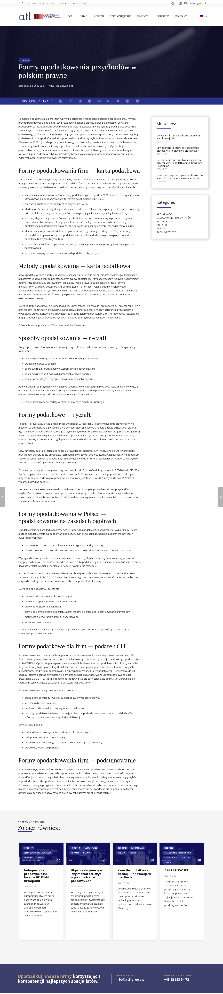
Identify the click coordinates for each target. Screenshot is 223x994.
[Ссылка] (173, 3)
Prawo (161, 228)
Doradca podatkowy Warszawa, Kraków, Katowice (56, 325)
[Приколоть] (90, 101)
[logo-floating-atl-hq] (25, 16)
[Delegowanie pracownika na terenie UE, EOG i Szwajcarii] (41, 844)
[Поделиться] (61, 101)
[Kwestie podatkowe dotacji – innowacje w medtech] (135, 844)
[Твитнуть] (70, 101)
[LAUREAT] (47, 16)
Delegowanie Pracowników (174, 217)
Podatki (162, 224)
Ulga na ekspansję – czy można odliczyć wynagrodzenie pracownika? (86, 875)
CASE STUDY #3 (176, 870)
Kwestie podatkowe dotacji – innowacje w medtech (134, 873)
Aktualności (164, 214)
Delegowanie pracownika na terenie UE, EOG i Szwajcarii (179, 137)
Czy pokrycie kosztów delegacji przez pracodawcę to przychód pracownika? (178, 149)
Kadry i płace (165, 221)
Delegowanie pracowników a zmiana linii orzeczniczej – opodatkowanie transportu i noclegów (180, 162)
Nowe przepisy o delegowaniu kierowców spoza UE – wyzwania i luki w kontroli (180, 176)
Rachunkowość (166, 232)
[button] (203, 16)
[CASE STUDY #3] (181, 844)
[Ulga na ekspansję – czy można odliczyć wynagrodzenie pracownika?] (88, 844)
